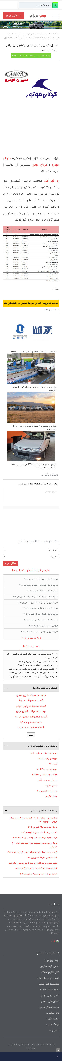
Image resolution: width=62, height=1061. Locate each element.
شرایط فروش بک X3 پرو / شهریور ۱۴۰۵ (41, 608)
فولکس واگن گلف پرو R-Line (44, 774)
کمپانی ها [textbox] (53, 550)
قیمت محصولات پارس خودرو (31, 706)
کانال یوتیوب (52, 1013)
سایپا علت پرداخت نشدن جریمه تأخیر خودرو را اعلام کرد (33, 863)
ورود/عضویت (52, 1024)
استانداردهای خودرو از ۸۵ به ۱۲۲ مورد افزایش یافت (32, 672)
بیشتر (31, 735)
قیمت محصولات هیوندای (31, 727)
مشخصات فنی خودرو (48, 984)
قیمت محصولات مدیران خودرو (31, 716)
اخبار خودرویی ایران (26, 34)
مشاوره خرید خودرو (49, 1001)
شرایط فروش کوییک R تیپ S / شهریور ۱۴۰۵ (38, 585)
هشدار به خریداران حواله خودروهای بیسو (36, 661)
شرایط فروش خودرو (49, 989)
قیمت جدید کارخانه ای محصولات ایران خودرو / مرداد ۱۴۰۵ (32, 852)
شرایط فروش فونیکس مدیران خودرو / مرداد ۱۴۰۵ (36, 868)
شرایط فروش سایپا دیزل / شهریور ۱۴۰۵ (41, 579)
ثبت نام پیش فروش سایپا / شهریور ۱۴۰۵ (39, 832)
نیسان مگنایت (51, 785)
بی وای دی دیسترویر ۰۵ (46, 791)
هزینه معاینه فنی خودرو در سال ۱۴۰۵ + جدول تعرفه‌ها (34, 388)
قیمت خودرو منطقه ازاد (48, 978)
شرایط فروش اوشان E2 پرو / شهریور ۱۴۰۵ (39, 631)
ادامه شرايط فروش (32, 638)
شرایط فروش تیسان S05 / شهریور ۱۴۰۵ (41, 620)
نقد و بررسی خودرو (50, 995)
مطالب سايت (45, 34)
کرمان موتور (39, 164)
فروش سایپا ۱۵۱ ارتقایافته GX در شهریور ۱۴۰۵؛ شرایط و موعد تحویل (33, 466)
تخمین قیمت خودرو (49, 966)
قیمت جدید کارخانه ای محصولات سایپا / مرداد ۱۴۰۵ (35, 837)
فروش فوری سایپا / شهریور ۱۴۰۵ (43, 625)
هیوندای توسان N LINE (47, 769)
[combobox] (31, 550)
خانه (57, 34)
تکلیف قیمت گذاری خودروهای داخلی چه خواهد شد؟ (31, 669)
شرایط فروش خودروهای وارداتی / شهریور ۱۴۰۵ (33, 351)
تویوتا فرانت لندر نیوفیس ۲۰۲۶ (43, 753)
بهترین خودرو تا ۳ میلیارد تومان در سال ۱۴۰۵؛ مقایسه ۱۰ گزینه (34, 427)
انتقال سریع (10, 563)
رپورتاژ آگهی (53, 1019)
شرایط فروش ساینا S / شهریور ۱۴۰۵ (42, 591)
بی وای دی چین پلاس (47, 780)
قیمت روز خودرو (51, 960)
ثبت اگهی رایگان (13, 15)
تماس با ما (54, 1030)
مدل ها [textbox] (54, 557)
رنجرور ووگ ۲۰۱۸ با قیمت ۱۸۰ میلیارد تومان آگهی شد (31, 676)
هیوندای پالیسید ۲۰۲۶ (47, 758)
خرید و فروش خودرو (49, 1007)
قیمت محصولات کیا (31, 722)
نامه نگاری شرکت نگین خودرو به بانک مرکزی (34, 665)
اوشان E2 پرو (51, 796)
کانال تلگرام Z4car (50, 972)
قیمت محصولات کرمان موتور (31, 711)
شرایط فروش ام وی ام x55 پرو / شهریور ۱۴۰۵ (38, 602)
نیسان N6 (53, 764)
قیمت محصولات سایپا (31, 700)
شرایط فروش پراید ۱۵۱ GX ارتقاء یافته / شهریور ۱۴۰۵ (35, 596)
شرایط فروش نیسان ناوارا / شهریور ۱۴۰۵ (40, 614)
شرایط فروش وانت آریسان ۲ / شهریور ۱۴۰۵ (38, 874)
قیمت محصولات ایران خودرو (31, 695)
